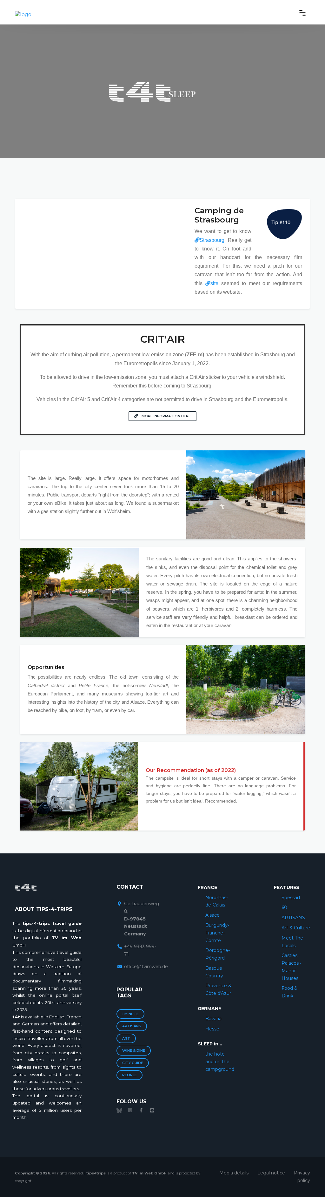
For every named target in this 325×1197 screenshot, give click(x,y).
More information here (166, 416)
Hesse (212, 1029)
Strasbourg (212, 240)
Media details (234, 1173)
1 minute (130, 1014)
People (129, 1075)
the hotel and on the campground (219, 1061)
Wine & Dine (133, 1050)
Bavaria (213, 1019)
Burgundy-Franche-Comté (217, 932)
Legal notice (271, 1173)
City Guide (132, 1063)
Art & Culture (296, 928)
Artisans (131, 1026)
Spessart (291, 897)
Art (126, 1038)
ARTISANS (293, 917)
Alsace (212, 915)
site (214, 283)
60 (284, 907)
